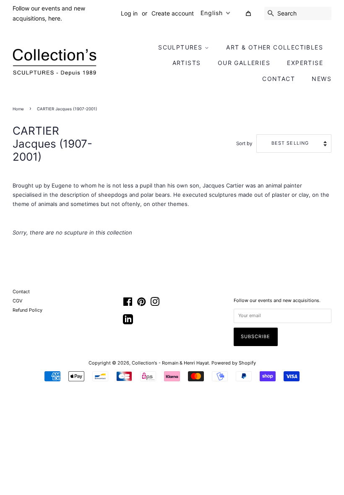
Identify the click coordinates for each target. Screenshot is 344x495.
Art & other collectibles (274, 47)
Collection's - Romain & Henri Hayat (170, 363)
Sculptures (181, 47)
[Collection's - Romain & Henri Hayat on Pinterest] (141, 304)
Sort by (244, 143)
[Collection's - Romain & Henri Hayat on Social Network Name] (128, 322)
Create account (172, 13)
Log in (129, 13)
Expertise (305, 62)
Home (18, 109)
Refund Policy (27, 310)
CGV (17, 301)
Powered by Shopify (233, 363)
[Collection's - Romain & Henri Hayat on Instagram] (154, 304)
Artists (186, 62)
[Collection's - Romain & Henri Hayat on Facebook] (128, 304)
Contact (278, 78)
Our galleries (244, 62)
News (321, 78)
